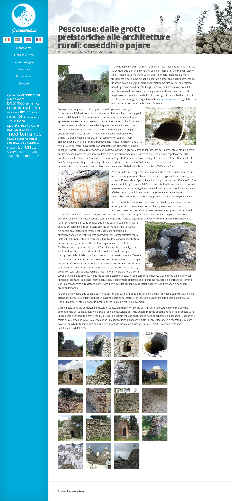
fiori (20, 116)
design (25, 111)
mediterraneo (24, 133)
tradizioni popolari (23, 155)
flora (11, 121)
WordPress (79, 491)
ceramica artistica (23, 107)
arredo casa (30, 94)
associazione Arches (170, 99)
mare (28, 130)
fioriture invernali (32, 117)
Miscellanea (106, 52)
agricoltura (14, 95)
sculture (11, 152)
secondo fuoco (28, 151)
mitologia (12, 138)
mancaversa (16, 130)
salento (27, 146)
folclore (33, 125)
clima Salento (13, 112)
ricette (12, 147)
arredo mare (15, 99)
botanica (16, 103)
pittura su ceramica (26, 143)
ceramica (32, 103)
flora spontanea (16, 123)
